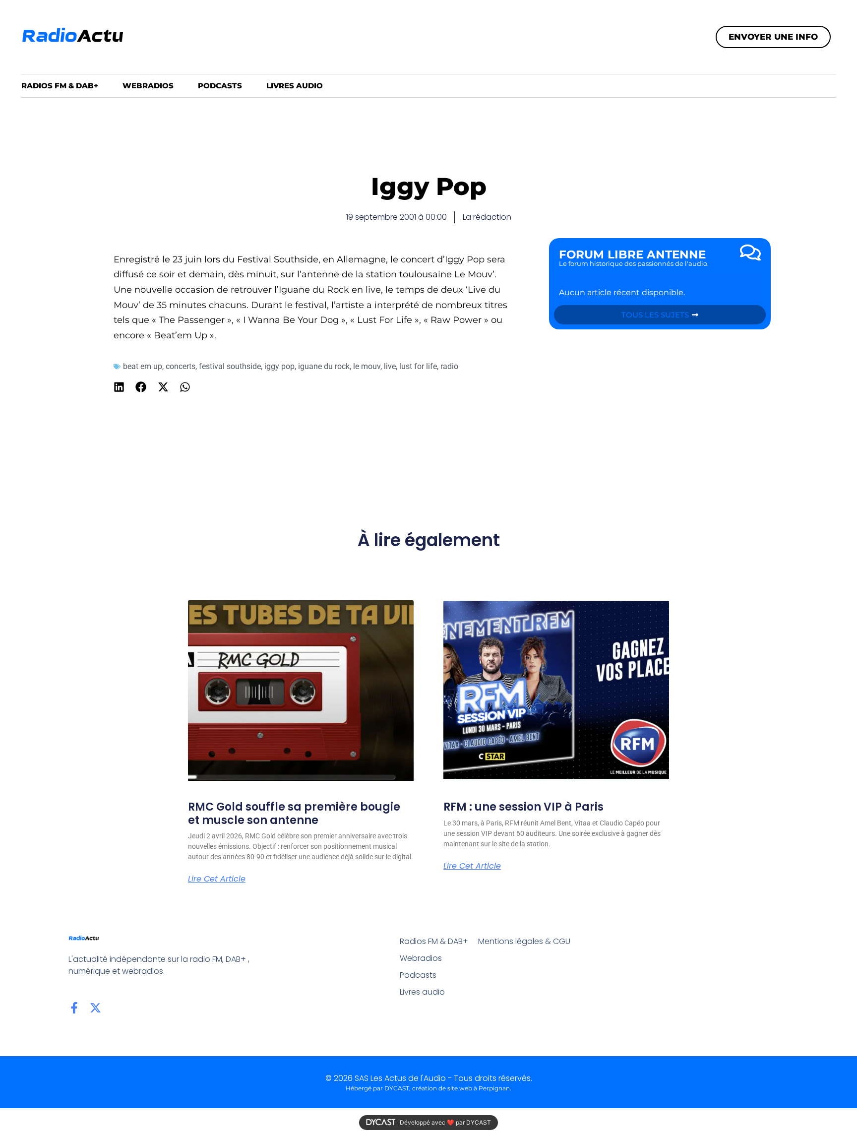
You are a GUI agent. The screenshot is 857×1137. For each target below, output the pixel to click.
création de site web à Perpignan (461, 1088)
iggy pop (279, 366)
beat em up (142, 366)
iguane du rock (324, 366)
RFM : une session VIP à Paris (523, 807)
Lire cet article (216, 879)
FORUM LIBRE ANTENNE (632, 254)
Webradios (148, 85)
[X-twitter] (95, 1007)
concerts (180, 366)
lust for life (418, 366)
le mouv (366, 366)
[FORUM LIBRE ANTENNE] (750, 252)
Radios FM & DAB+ (59, 85)
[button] (119, 386)
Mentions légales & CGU (524, 941)
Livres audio (294, 85)
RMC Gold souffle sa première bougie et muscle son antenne (294, 813)
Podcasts (220, 85)
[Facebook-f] (74, 1007)
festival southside (230, 366)
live (390, 366)
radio (449, 366)
